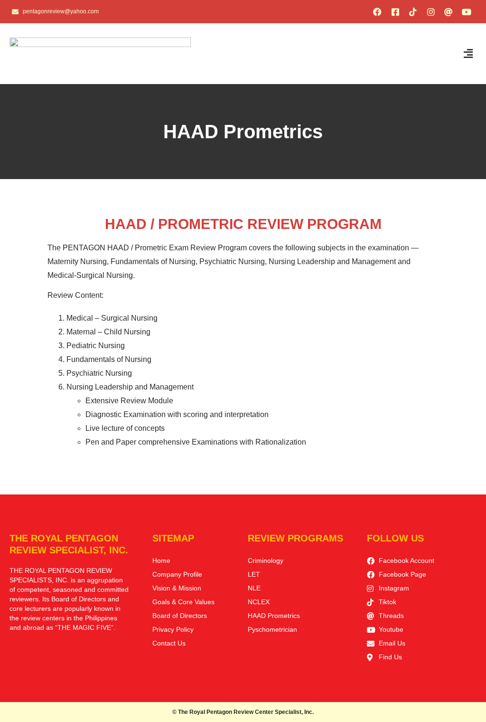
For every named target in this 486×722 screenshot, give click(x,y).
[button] (468, 54)
